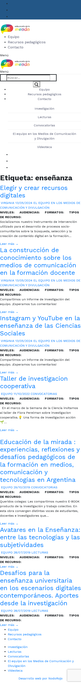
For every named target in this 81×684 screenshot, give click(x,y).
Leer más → (9, 244)
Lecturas (44, 117)
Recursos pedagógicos (24, 634)
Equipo (6, 394)
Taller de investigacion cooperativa (34, 382)
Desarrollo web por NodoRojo (40, 678)
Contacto (14, 639)
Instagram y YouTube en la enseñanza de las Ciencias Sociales (40, 325)
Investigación (44, 108)
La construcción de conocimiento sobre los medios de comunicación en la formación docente (38, 261)
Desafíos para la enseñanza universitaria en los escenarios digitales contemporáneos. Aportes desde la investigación (40, 588)
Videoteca (44, 147)
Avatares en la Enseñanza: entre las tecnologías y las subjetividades (40, 537)
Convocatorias (44, 125)
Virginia (7, 203)
